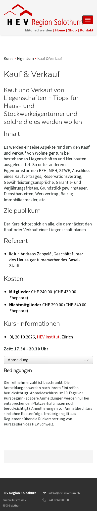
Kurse (8, 58)
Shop (72, 30)
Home (60, 30)
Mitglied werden (38, 30)
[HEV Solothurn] (44, 15)
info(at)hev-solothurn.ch (64, 493)
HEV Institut (48, 337)
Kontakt (86, 30)
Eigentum (25, 58)
